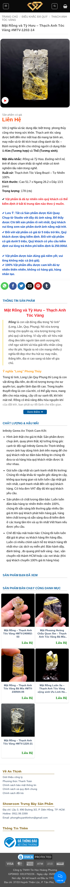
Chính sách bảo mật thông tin (19, 785)
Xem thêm (33, 411)
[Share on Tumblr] (46, 286)
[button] (6, 6)
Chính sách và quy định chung (20, 789)
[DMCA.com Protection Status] (35, 858)
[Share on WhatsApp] (4, 286)
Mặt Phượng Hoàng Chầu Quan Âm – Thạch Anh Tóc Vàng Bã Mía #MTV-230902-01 (52, 633)
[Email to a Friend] (30, 286)
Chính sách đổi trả (13, 793)
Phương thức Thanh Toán (17, 781)
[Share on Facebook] (13, 286)
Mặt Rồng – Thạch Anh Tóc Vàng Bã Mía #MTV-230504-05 (18, 688)
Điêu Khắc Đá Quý (35, 16)
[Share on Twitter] (21, 286)
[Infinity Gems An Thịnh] (35, 6)
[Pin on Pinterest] (38, 286)
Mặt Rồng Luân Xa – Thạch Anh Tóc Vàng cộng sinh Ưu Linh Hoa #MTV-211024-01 (52, 688)
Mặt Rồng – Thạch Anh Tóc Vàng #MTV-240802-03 (18, 633)
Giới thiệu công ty (13, 777)
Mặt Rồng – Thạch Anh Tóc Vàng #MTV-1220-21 (18, 742)
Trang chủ (10, 16)
